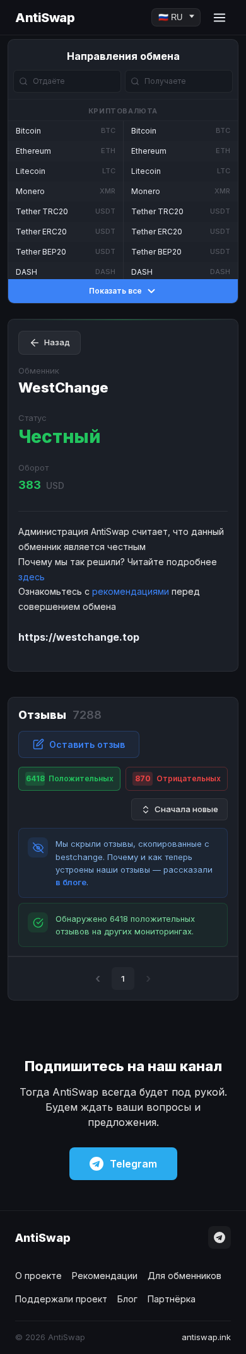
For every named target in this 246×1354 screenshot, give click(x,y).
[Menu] (219, 17)
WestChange (63, 387)
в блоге (71, 882)
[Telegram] (219, 1237)
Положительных (70, 778)
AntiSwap (44, 17)
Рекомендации (105, 1275)
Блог (127, 1299)
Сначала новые (186, 809)
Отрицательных (178, 778)
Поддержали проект (61, 1299)
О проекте (38, 1275)
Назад (57, 342)
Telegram (133, 1163)
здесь (31, 576)
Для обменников (184, 1275)
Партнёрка (172, 1299)
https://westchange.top (78, 637)
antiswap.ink (206, 1337)
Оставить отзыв (87, 744)
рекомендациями (130, 591)
